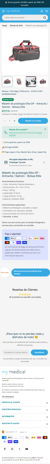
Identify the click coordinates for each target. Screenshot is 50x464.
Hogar (4, 25)
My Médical (11, 458)
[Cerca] (45, 129)
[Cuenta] (41, 11)
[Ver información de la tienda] (44, 162)
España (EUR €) (9, 432)
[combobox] (25, 18)
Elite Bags (14, 91)
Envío (20, 114)
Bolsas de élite (16, 25)
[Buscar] (44, 17)
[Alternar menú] (3, 11)
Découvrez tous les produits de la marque (28, 272)
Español (22, 432)
